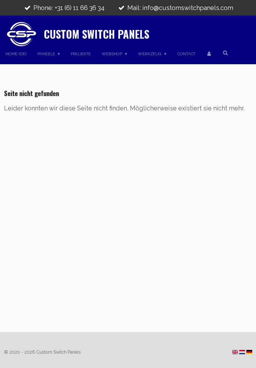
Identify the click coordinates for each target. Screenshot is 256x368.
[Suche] (226, 53)
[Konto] (209, 54)
